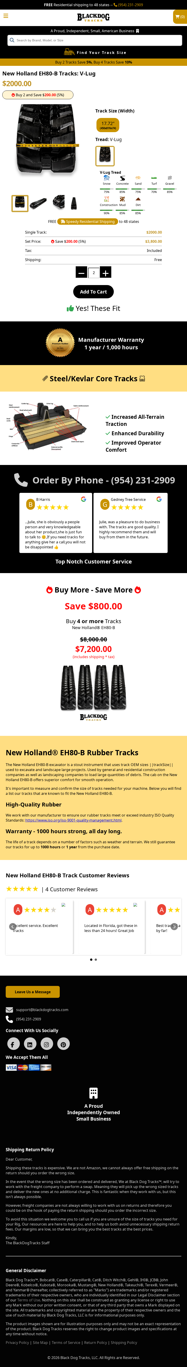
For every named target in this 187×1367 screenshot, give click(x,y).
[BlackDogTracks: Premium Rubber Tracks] (93, 24)
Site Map (40, 1342)
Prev (12, 926)
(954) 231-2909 (130, 4)
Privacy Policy (17, 1342)
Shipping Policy (124, 1342)
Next (174, 926)
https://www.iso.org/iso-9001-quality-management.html (73, 820)
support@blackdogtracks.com (42, 1009)
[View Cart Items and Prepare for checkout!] (10, 14)
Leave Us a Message (33, 991)
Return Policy (95, 1342)
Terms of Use (28, 1300)
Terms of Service (66, 1342)
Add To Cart (93, 291)
